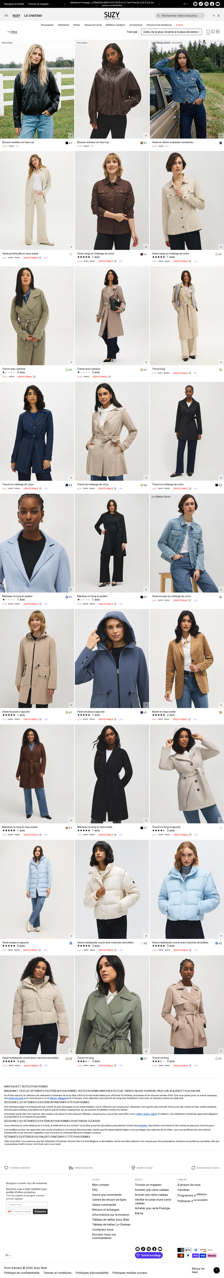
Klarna (139, 1213)
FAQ (95, 1190)
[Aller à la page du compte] (213, 15)
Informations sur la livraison (110, 1214)
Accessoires (136, 24)
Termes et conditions (58, 1273)
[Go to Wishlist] (209, 15)
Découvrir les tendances (159, 24)
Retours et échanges (105, 1209)
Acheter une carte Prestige (152, 1208)
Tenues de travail (93, 24)
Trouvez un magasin (148, 1184)
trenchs (143, 1125)
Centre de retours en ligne (109, 1199)
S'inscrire (40, 1211)
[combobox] (180, 15)
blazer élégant (58, 1098)
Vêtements (63, 24)
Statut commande (104, 1204)
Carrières (183, 1190)
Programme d (192, 1195)
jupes (154, 1113)
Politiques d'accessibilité (92, 1273)
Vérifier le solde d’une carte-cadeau (153, 1201)
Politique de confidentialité (21, 1273)
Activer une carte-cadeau (151, 1194)
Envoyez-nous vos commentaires (104, 1236)
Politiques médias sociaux (130, 1273)
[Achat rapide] (71, 136)
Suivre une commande (106, 1194)
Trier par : (133, 32)
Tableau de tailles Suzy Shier (110, 1219)
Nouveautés (47, 24)
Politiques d (192, 1201)
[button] (64, 4)
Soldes (179, 24)
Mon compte (100, 1184)
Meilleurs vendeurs (115, 24)
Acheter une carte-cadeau (152, 1190)
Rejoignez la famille (14, 3)
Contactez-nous (102, 1229)
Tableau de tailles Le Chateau (111, 1224)
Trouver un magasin (38, 3)
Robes (76, 24)
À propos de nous (189, 1184)
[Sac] (218, 15)
